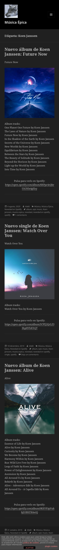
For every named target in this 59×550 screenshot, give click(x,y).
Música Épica (16, 22)
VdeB (27, 206)
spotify (7, 215)
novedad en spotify (41, 212)
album (29, 209)
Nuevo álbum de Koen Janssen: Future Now (27, 51)
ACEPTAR (30, 548)
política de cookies (31, 543)
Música (37, 206)
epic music (37, 209)
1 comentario (21, 215)
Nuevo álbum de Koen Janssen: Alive (27, 367)
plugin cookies (51, 546)
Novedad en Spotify (13, 209)
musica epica (18, 212)
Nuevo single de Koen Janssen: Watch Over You (27, 230)
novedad (28, 212)
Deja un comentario (30, 354)
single (7, 354)
